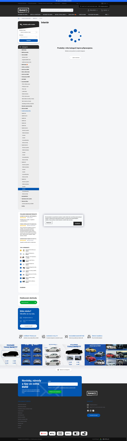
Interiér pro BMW (25, 74)
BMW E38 (24, 123)
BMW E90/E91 (25, 145)
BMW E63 (24, 179)
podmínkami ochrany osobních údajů (67, 387)
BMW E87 (24, 162)
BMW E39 (24, 113)
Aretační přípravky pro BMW (27, 203)
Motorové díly (25, 142)
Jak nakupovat (21, 415)
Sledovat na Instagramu (65, 369)
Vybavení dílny (25, 201)
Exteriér (23, 135)
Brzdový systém (25, 130)
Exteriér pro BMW (25, 69)
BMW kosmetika (25, 52)
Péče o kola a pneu (26, 96)
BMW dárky (24, 49)
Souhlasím (77, 223)
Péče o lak (24, 89)
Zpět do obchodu (75, 57)
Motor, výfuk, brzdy (25, 71)
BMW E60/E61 (25, 128)
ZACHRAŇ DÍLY (25, 196)
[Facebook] (88, 410)
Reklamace (64, 3)
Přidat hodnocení (24, 302)
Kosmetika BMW (25, 81)
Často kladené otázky (22, 421)
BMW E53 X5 (24, 115)
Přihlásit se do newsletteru (54, 391)
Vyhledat (28, 40)
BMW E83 (24, 125)
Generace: (21, 35)
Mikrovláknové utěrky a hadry (28, 98)
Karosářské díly (25, 140)
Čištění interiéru (25, 93)
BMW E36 (24, 120)
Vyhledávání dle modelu (27, 198)
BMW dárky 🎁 (25, 64)
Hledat (71, 10)
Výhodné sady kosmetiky (27, 106)
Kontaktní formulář (28, 326)
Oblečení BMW (25, 108)
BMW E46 (24, 118)
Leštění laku (24, 91)
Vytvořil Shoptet (95, 439)
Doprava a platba (21, 417)
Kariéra (19, 427)
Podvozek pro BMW (26, 76)
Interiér (23, 137)
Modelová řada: (22, 30)
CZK (105, 3)
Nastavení (48, 222)
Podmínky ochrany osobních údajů (45, 3)
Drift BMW (24, 79)
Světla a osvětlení (25, 67)
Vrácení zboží (57, 3)
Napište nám (20, 423)
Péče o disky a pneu (26, 84)
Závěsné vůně (25, 57)
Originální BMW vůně (26, 59)
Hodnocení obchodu (22, 3)
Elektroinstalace (25, 132)
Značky (23, 206)
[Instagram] (91, 410)
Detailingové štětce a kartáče (28, 103)
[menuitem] (23, 15)
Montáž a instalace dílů (22, 419)
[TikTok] (93, 410)
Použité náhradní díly (26, 110)
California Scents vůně (26, 62)
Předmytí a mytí (25, 86)
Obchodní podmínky (32, 3)
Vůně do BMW (24, 54)
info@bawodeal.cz (28, 317)
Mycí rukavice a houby (26, 101)
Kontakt (19, 425)
